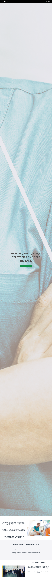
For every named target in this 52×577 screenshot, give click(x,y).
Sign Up (49, 1)
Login (46, 1)
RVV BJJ (5, 1)
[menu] (47, 1)
